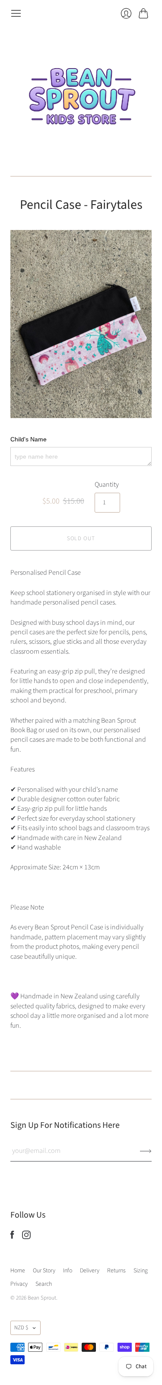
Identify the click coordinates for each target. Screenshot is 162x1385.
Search (43, 1284)
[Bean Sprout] (81, 97)
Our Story (44, 1270)
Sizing (140, 1270)
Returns (116, 1270)
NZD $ (21, 1327)
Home (17, 1270)
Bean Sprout (42, 1298)
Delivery (89, 1270)
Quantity (107, 484)
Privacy (19, 1284)
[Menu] (16, 13)
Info (67, 1270)
